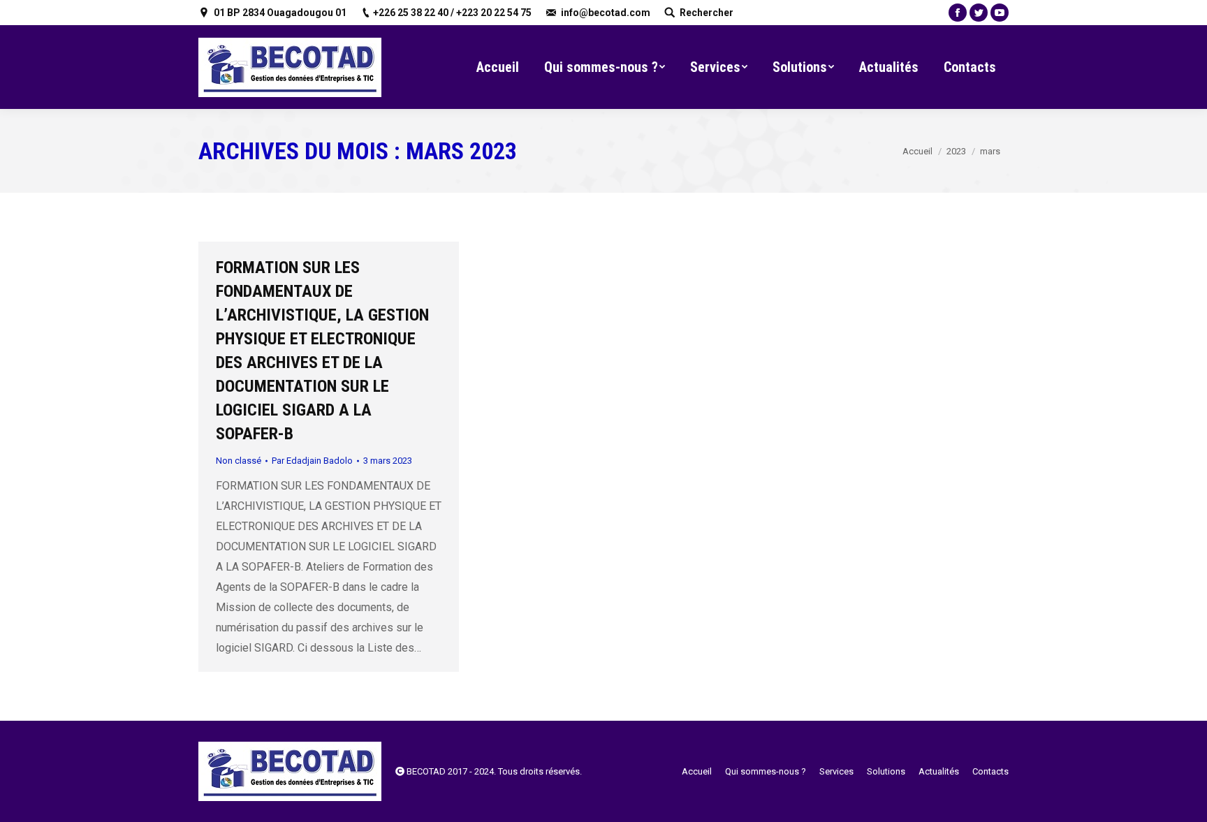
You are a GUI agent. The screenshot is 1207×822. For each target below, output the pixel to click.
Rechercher (706, 12)
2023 (956, 151)
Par (312, 460)
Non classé (238, 460)
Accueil (917, 151)
